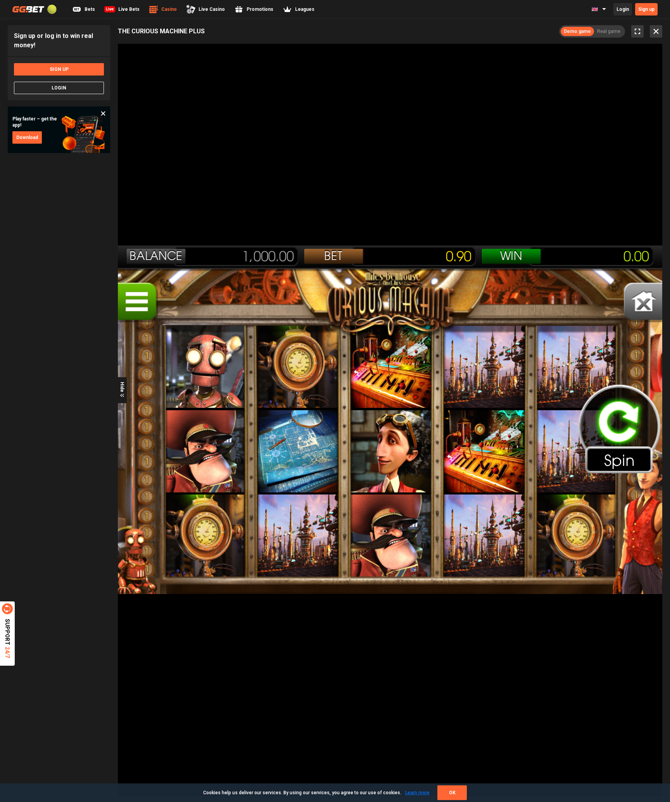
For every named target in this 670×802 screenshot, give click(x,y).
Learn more (417, 792)
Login (622, 9)
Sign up (646, 9)
